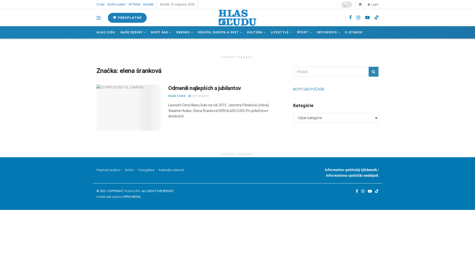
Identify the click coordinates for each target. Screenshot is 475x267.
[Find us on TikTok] (377, 18)
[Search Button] (374, 72)
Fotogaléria (146, 170)
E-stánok (353, 32)
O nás (100, 4)
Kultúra (254, 32)
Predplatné (129, 18)
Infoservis (327, 32)
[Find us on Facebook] (350, 18)
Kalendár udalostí (171, 170)
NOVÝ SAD (159, 32)
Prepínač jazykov (108, 170)
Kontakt (148, 4)
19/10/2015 (200, 96)
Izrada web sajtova (109, 197)
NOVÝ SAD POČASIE (309, 89)
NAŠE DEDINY (131, 32)
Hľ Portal (134, 4)
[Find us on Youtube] (367, 18)
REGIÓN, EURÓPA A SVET (218, 32)
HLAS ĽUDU (177, 96)
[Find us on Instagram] (358, 18)
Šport (303, 32)
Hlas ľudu (105, 32)
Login (374, 4)
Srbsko (183, 32)
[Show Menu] (98, 18)
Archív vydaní (117, 4)
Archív (129, 170)
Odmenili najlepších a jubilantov (204, 88)
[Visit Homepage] (237, 17)
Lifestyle (280, 32)
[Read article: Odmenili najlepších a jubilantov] (128, 108)
